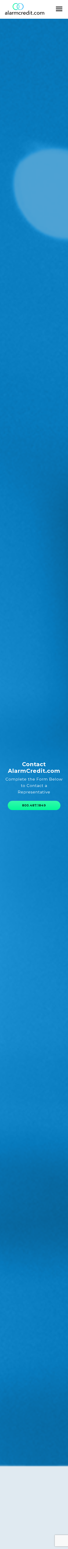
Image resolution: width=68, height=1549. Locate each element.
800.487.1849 (34, 805)
